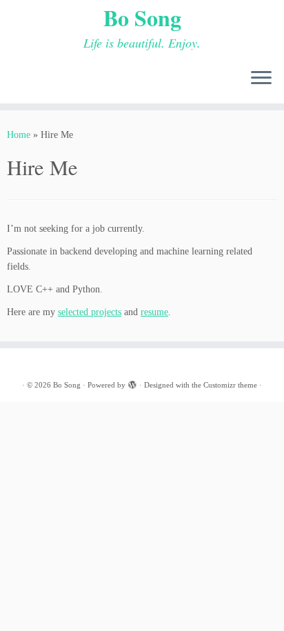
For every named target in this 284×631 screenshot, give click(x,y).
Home (18, 135)
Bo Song (142, 18)
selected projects (89, 312)
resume (154, 312)
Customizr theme (230, 385)
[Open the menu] (261, 78)
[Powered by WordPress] (132, 383)
